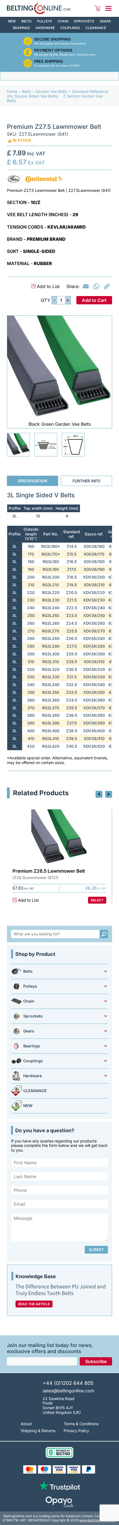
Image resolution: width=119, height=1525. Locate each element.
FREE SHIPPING (48, 61)
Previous (98, 794)
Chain (63, 21)
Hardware (45, 28)
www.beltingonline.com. (98, 1520)
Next (108, 794)
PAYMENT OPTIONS (53, 50)
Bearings (21, 28)
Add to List (48, 286)
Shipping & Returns (38, 1430)
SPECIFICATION (32, 480)
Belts (26, 21)
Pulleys (44, 21)
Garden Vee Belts (51, 91)
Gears (105, 21)
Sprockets (84, 21)
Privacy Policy (76, 1430)
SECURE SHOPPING (52, 39)
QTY (45, 300)
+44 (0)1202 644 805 (68, 1383)
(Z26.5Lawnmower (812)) (35, 877)
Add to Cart (94, 300)
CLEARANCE (96, 28)
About (26, 1423)
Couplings (70, 28)
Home (12, 91)
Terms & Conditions (81, 1423)
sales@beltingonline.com (68, 1390)
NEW (12, 21)
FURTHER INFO (86, 480)
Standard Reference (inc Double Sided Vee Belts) (57, 93)
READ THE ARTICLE (34, 1304)
